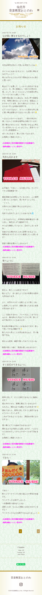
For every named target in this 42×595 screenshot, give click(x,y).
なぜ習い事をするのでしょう (17, 36)
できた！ (7, 458)
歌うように (8, 261)
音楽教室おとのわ (21, 577)
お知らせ (21, 26)
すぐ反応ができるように (14, 365)
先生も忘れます (10, 157)
